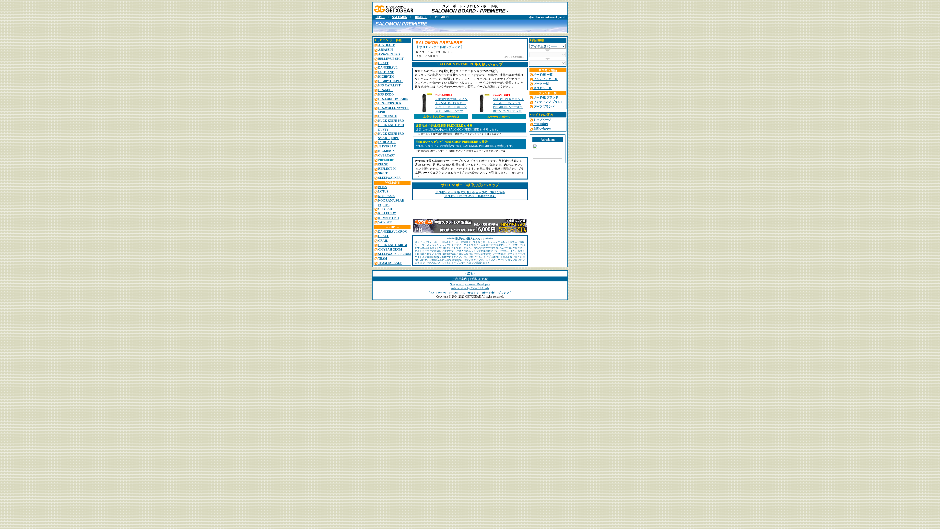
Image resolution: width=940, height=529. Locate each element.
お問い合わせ (479, 279)
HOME (380, 17)
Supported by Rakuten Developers (470, 284)
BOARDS (421, 17)
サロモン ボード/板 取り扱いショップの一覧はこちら (470, 192)
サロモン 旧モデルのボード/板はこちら (470, 196)
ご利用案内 (459, 279)
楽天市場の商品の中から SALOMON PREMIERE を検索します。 (458, 129)
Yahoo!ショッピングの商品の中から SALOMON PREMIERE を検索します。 (465, 146)
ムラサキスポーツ (441, 116)
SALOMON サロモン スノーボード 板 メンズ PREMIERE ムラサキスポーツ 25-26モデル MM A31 (508, 107)
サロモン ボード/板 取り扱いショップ (470, 185)
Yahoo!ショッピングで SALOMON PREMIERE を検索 (452, 142)
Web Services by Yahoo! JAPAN (470, 288)
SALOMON (399, 17)
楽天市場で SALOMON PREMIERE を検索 (444, 125)
